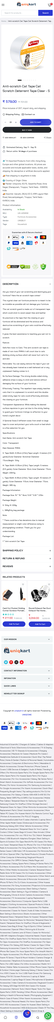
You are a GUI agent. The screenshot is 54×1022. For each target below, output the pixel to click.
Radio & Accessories (9, 848)
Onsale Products (46, 854)
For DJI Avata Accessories (34, 873)
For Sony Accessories (21, 885)
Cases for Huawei (28, 1004)
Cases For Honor (27, 948)
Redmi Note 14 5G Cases (10, 873)
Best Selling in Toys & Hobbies (25, 892)
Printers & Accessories (10, 816)
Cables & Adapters (45, 744)
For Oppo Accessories (9, 942)
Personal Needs (18, 1001)
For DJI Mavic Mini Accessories (34, 866)
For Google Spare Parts (39, 772)
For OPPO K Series (20, 860)
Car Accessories (36, 798)
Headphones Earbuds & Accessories (15, 757)
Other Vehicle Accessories (31, 826)
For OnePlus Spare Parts (16, 939)
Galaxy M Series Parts (39, 863)
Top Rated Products (29, 854)
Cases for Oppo (37, 945)
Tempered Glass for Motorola (21, 920)
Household (13, 907)
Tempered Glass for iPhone (21, 845)
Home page (15, 970)
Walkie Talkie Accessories (18, 967)
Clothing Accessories (18, 904)
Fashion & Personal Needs (31, 760)
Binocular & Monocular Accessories (33, 879)
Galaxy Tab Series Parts (41, 779)
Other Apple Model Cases (11, 823)
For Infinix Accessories (30, 964)
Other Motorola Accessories (35, 807)
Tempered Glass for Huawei (26, 917)
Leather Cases (42, 948)
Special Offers (18, 929)
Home (3, 21)
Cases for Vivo (16, 973)
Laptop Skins (45, 819)
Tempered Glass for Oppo (10, 807)
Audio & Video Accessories (39, 910)
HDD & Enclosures (29, 1008)
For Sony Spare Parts (28, 848)
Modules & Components (28, 876)
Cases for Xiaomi (19, 910)
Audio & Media (36, 769)
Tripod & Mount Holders (25, 957)
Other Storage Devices (37, 804)
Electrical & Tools (8, 747)
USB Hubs (17, 851)
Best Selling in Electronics (11, 914)
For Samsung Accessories (39, 785)
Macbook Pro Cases (38, 754)
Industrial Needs (32, 936)
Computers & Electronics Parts (25, 763)
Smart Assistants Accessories (31, 810)
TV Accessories (18, 898)
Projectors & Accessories (43, 885)
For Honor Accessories (17, 785)
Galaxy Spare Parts (20, 863)
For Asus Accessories (28, 907)
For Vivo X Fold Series (43, 845)
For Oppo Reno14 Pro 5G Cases (29, 841)
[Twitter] (6, 662)
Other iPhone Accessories (36, 992)
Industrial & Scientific (9, 744)
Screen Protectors (22, 976)
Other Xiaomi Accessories (30, 998)
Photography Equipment (41, 995)
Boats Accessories (32, 914)
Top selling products (31, 791)
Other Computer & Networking (13, 857)
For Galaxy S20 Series (19, 945)
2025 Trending (18, 992)
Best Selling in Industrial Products (15, 1011)
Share (48, 137)
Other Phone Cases (38, 967)
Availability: (7, 209)
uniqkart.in (19, 711)
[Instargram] (16, 662)
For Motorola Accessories (39, 939)
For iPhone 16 (26, 954)
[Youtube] (22, 662)
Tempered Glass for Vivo (30, 829)
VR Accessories (29, 851)
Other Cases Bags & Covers (20, 832)
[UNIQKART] (26, 5)
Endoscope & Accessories (34, 823)
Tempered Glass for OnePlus (19, 923)
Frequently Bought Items (10, 791)
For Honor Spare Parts (36, 1001)
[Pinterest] (11, 662)
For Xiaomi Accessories (32, 788)
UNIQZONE (27, 714)
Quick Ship (36, 757)
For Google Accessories (10, 788)
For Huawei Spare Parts (27, 776)
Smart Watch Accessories (11, 782)
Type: (5, 217)
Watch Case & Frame (9, 998)
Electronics (17, 901)
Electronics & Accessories (28, 747)
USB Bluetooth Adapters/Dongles (21, 838)
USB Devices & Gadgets (17, 769)
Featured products (41, 954)
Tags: (5, 224)
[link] (23, 584)
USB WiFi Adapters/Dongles (12, 936)
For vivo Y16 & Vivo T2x (25, 835)
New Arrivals (39, 832)
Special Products (36, 904)
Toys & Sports (30, 926)
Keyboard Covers (45, 983)
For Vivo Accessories (21, 779)
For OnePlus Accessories (31, 942)
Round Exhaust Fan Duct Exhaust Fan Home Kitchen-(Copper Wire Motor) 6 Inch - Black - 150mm (40, 609)
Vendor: (6, 220)
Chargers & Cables (28, 744)
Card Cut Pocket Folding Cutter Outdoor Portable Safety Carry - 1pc (14, 609)
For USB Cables (13, 964)
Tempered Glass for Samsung (24, 801)
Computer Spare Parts (32, 901)
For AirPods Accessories (34, 782)
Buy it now (27, 130)
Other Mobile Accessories (17, 870)
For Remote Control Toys (42, 813)
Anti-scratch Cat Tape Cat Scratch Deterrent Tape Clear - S (26, 88)
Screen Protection (26, 766)
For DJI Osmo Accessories (26, 882)
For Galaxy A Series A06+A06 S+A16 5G (29, 794)
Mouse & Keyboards (41, 923)
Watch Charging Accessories (13, 888)
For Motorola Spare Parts (17, 772)
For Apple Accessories (9, 954)
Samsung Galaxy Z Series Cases (35, 970)
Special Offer (14, 854)
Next (49, 605)
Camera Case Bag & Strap (11, 926)
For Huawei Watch (23, 813)
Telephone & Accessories (23, 961)
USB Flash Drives (31, 973)
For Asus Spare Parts (26, 951)
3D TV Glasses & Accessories (25, 751)
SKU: (5, 213)
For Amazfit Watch (44, 951)
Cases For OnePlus (17, 804)
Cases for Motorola (41, 932)
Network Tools (18, 989)
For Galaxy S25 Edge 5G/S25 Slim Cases (17, 986)
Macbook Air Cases (20, 754)
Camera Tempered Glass (39, 870)
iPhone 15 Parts (6, 882)
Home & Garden (12, 760)
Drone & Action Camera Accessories (27, 895)
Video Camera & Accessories (24, 983)
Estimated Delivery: (15, 147)
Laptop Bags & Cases (21, 979)
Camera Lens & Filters (21, 932)
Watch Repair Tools (33, 989)
